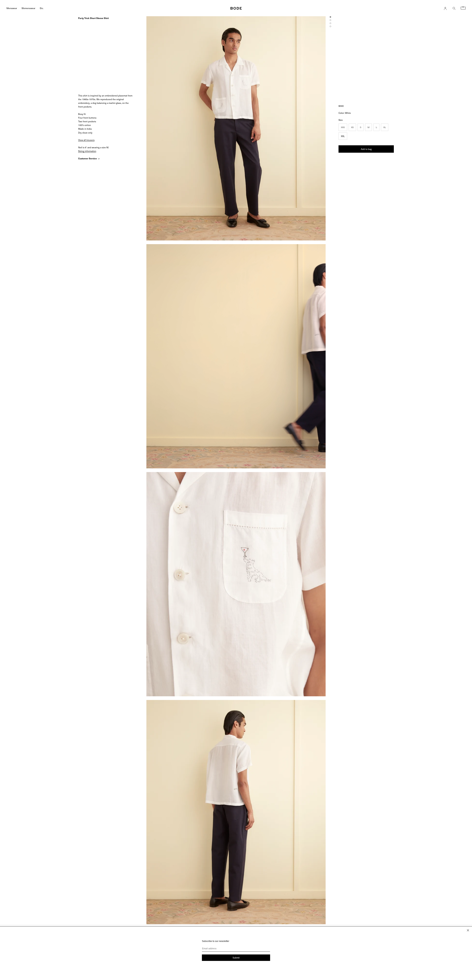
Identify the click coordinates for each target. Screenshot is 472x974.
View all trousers (86, 140)
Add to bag (366, 149)
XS (352, 127)
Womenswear (28, 8)
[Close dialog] (468, 930)
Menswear (11, 8)
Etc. (42, 8)
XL (384, 127)
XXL (343, 136)
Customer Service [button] (87, 158)
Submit (236, 957)
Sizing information (87, 151)
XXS (343, 127)
